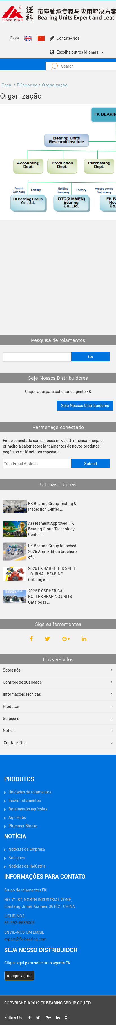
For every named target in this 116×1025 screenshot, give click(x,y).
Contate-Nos (68, 38)
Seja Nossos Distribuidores (85, 405)
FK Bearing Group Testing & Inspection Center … (52, 506)
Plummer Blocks (22, 826)
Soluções (11, 718)
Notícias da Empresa (26, 849)
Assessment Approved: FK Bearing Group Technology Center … (51, 529)
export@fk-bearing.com (25, 939)
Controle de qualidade (22, 682)
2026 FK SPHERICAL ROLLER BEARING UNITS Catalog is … (50, 596)
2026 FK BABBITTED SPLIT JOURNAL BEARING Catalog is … (52, 574)
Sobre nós (12, 670)
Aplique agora (19, 975)
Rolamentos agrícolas (27, 809)
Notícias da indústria (27, 866)
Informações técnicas (22, 694)
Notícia (9, 730)
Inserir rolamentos (24, 800)
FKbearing (27, 84)
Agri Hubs (17, 817)
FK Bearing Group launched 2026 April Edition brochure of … (52, 551)
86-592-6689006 (19, 923)
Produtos (11, 706)
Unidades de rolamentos (29, 792)
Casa (14, 38)
